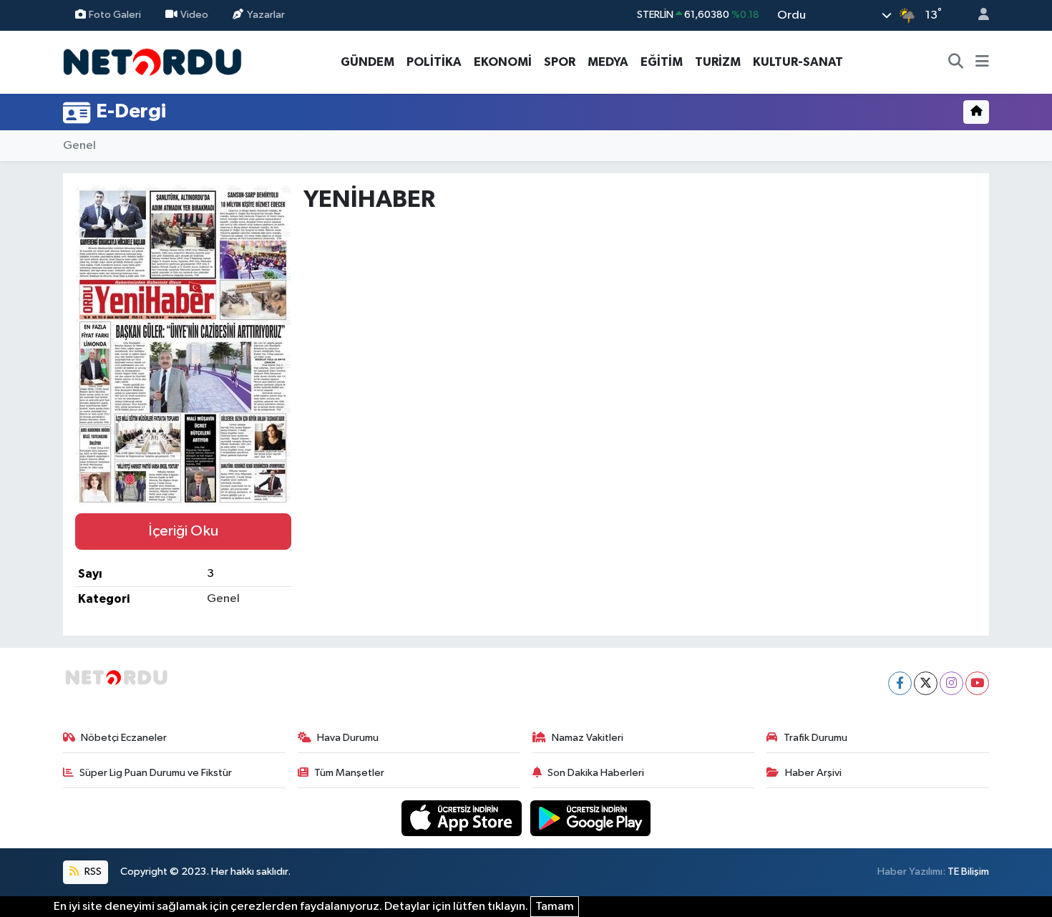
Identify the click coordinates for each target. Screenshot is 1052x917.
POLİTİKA (434, 62)
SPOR (559, 62)
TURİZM (718, 62)
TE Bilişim (968, 871)
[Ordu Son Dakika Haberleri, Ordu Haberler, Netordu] (152, 61)
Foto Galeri (115, 14)
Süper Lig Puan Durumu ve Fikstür (155, 772)
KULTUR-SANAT (798, 62)
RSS (92, 871)
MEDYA (608, 62)
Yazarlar (266, 14)
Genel (79, 146)
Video (194, 14)
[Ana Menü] (982, 62)
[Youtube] (977, 683)
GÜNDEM (367, 62)
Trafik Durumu (815, 737)
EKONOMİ (503, 62)
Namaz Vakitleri (587, 737)
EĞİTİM (662, 62)
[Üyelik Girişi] (977, 15)
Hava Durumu (348, 737)
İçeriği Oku (183, 531)
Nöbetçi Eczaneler (124, 737)
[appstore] (463, 818)
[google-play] (590, 818)
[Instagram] (951, 683)
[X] (925, 683)
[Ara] (956, 62)
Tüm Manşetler (349, 772)
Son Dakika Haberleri (595, 772)
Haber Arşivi (813, 772)
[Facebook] (900, 683)
